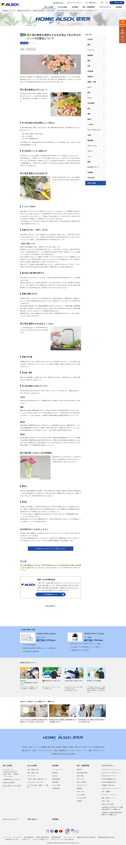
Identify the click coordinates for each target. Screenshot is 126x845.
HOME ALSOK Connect (46, 634)
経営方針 (79, 769)
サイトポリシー (17, 837)
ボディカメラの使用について (40, 839)
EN (102, 2)
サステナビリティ (82, 785)
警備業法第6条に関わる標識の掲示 (86, 837)
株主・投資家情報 (83, 765)
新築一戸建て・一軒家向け (11, 774)
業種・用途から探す (33, 772)
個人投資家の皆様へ (82, 772)
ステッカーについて (69, 837)
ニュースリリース (57, 769)
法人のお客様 (32, 765)
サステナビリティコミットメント (111, 769)
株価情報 (79, 788)
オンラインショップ (10, 819)
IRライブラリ (81, 779)
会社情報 (55, 765)
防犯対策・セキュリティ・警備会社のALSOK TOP (16, 10)
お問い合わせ (32, 819)
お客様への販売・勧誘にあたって (37, 779)
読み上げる (59, 3)
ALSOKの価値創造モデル (109, 779)
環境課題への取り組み (108, 785)
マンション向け (8, 776)
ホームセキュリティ (8, 769)
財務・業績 (80, 776)
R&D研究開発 (56, 779)
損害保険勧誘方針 (56, 837)
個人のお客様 (7, 765)
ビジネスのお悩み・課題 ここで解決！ (37, 786)
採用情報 (55, 819)
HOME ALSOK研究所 (38, 10)
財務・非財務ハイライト (109, 798)
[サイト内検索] (107, 2)
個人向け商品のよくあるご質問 (12, 785)
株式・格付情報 (81, 782)
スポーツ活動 (56, 785)
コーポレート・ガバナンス (109, 794)
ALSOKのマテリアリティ (109, 776)
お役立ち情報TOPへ (50, 606)
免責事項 (79, 801)
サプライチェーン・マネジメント (111, 788)
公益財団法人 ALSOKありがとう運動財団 (112, 808)
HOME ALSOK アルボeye (94, 634)
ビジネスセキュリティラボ (35, 782)
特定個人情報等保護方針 (42, 837)
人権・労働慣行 (106, 791)
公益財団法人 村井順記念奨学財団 (112, 813)
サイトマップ (7, 837)
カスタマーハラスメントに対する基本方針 (62, 839)
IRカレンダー (81, 791)
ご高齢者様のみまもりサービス (12, 779)
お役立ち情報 (50, 10)
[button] (75, 831)
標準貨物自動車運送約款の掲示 (106, 837)
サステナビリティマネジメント (111, 772)
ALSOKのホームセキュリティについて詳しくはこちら (50, 548)
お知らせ (54, 776)
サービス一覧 (31, 776)
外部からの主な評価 (107, 804)
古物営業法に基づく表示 (11, 839)
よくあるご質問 (81, 798)
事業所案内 (55, 782)
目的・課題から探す (33, 769)
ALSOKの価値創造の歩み (109, 782)
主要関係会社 (56, 788)
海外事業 (54, 772)
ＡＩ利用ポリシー (25, 839)
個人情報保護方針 (29, 837)
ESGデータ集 (105, 801)
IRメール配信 (81, 794)
